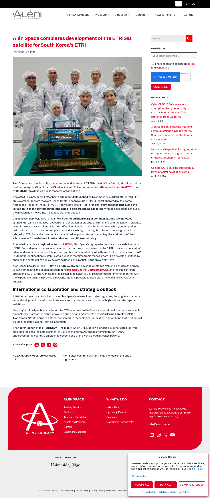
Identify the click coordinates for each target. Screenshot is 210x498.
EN (187, 3)
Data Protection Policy (168, 492)
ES (193, 3)
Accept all (142, 485)
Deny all (165, 485)
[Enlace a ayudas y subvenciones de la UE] (178, 3)
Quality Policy (184, 492)
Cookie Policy (195, 468)
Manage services (139, 476)
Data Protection (66, 491)
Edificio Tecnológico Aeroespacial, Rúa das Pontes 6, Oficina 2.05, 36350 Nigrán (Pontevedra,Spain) (170, 412)
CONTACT (157, 399)
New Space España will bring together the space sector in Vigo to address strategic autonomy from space (174, 153)
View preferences (192, 485)
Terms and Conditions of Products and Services (127, 491)
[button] (108, 15)
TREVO (67, 244)
